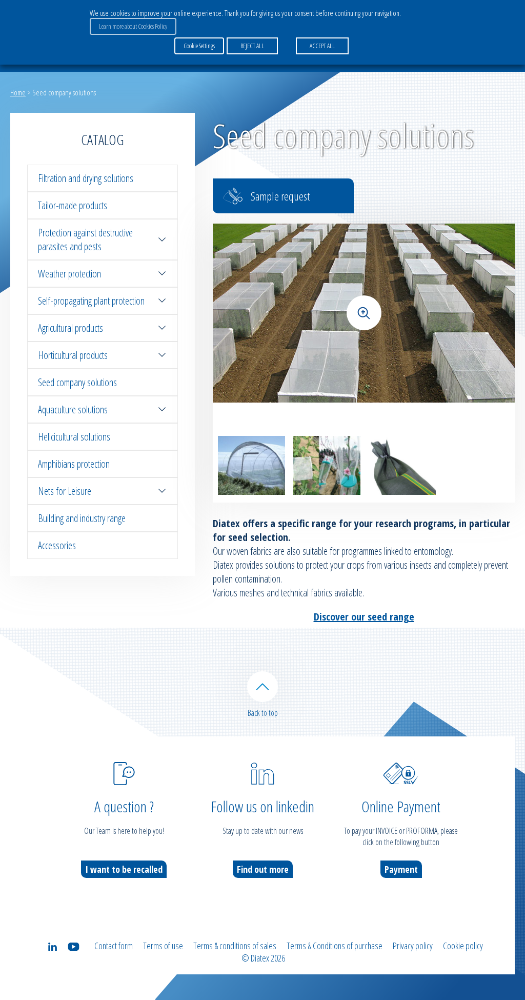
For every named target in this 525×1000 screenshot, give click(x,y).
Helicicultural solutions (74, 437)
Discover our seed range (364, 617)
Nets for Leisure (64, 491)
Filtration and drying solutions (85, 178)
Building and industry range (82, 518)
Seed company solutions (77, 382)
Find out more (263, 869)
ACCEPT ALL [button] (322, 45)
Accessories (57, 545)
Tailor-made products (72, 205)
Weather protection (69, 274)
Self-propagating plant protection (91, 301)
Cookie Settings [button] (199, 45)
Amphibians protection (74, 464)
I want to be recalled (124, 869)
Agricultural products (70, 328)
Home (18, 92)
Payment (401, 869)
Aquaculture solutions (73, 409)
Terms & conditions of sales (234, 945)
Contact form (113, 945)
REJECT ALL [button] (252, 45)
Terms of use (163, 945)
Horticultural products (73, 355)
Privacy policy (413, 945)
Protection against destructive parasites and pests (85, 239)
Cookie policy (463, 945)
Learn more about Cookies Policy (133, 26)
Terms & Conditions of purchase (334, 945)
